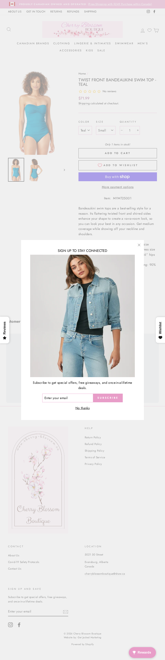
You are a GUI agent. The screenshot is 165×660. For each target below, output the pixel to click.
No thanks (82, 408)
